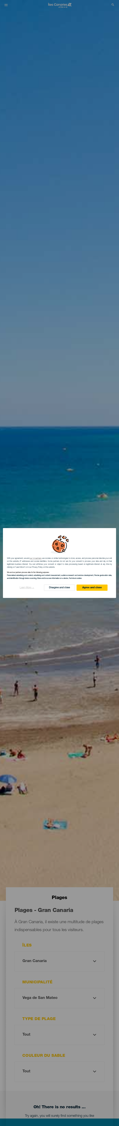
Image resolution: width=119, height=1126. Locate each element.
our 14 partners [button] (35, 558)
